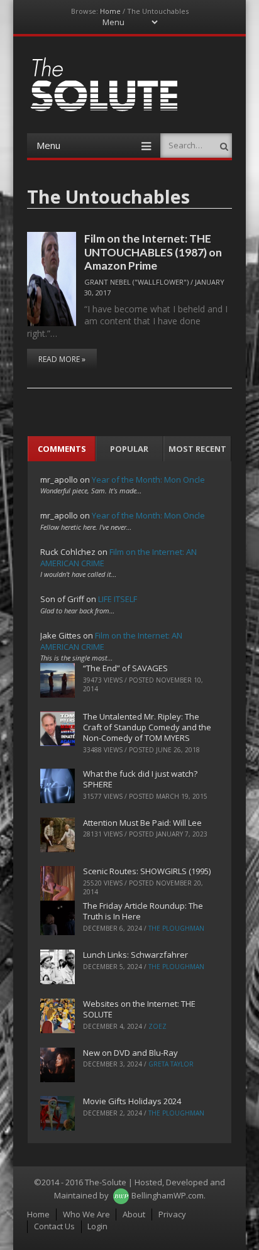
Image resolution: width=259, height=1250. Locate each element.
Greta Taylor (171, 1064)
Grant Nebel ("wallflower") (136, 282)
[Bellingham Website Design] (121, 1195)
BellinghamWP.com (167, 1195)
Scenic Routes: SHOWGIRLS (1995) (147, 871)
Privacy (172, 1214)
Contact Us (54, 1226)
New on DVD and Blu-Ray (130, 1052)
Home (110, 11)
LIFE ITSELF (117, 599)
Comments (62, 448)
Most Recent (197, 448)
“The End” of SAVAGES (125, 668)
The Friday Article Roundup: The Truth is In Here (143, 911)
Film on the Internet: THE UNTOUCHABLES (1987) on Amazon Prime (153, 251)
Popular (129, 448)
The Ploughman (176, 928)
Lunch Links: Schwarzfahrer (135, 954)
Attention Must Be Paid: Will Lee (142, 822)
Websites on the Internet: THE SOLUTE (139, 1009)
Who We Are (86, 1214)
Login (97, 1226)
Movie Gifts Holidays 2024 (132, 1101)
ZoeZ (157, 1026)
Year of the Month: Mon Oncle (148, 479)
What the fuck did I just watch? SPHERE (140, 779)
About (134, 1214)
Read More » (61, 359)
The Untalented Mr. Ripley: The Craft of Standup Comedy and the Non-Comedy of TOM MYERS (147, 727)
